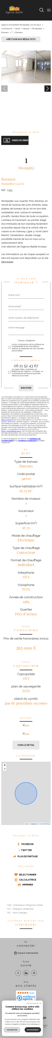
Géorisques (7, 261)
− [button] (5, 768)
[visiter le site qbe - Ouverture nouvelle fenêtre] (43, 1018)
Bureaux (5, 32)
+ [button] (5, 764)
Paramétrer (12, 1030)
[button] (47, 88)
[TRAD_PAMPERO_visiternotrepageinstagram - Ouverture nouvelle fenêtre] (34, 973)
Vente (17, 28)
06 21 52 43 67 (26, 366)
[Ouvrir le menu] (49, 10)
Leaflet (26, 824)
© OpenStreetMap (44, 824)
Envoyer (26, 388)
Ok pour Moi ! (33, 1030)
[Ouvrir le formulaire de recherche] (41, 10)
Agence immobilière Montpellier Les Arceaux (21, 25)
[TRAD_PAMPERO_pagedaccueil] (14, 14)
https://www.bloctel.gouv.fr (11, 431)
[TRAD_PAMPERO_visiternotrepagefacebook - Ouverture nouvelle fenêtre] (18, 973)
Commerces (6, 28)
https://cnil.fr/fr (7, 420)
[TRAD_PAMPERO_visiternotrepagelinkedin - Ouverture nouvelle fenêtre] (26, 973)
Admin (43, 1027)
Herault (26, 28)
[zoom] (26, 82)
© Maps (34, 824)
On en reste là (32, 1003)
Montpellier (37, 28)
